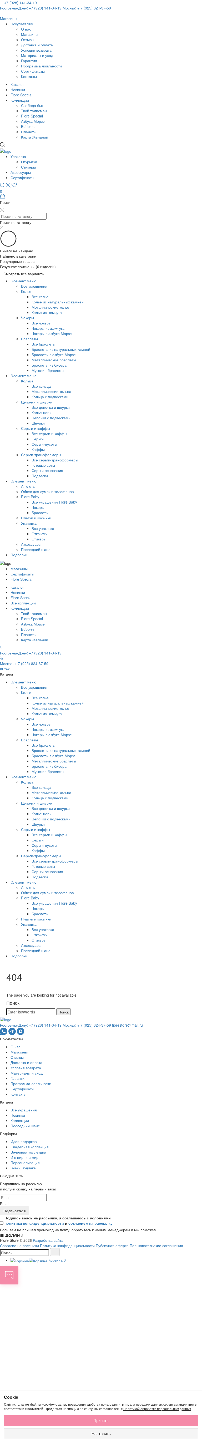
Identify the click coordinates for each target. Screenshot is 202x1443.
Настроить (101, 1433)
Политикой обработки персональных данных (157, 1409)
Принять (101, 1420)
